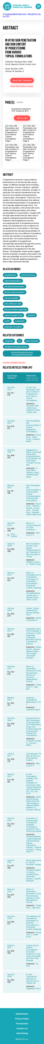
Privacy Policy (22, 1018)
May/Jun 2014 (11, 630)
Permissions (22, 1023)
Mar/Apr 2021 (10, 775)
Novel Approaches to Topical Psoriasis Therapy (34, 862)
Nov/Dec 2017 (11, 667)
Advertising (22, 1033)
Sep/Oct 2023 (10, 819)
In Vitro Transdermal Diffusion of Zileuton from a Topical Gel (32, 978)
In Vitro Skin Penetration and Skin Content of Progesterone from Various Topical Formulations (33, 393)
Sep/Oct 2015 (10, 861)
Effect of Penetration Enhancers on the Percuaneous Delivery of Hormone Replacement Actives (33, 674)
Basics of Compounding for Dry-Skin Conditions (33, 526)
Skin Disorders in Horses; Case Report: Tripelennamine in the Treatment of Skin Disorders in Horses (33, 550)
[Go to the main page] (17, 6)
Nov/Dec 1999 (11, 719)
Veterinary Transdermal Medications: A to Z (33, 701)
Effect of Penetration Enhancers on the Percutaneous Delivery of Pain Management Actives (33, 895)
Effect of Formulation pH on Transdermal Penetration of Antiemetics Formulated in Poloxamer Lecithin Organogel (34, 580)
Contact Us (22, 1028)
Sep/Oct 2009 (10, 544)
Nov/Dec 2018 (11, 451)
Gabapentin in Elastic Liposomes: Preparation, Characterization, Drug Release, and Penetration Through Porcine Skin (34, 457)
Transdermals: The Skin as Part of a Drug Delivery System (34, 756)
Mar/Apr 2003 (10, 699)
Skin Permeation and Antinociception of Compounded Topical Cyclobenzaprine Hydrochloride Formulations (34, 493)
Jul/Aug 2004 (10, 609)
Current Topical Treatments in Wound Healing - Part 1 (33, 611)
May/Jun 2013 (11, 574)
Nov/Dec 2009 (11, 917)
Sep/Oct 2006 (10, 975)
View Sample (14, 535)
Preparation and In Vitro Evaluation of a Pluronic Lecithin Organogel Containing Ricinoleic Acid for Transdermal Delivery (34, 636)
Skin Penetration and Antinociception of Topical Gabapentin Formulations (34, 426)
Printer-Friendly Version (14, 362)
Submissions (22, 1014)
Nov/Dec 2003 (11, 524)
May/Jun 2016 (11, 890)
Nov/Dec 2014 (11, 388)
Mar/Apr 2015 (10, 486)
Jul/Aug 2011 (10, 754)
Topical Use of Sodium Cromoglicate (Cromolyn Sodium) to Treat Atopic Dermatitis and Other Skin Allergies (33, 953)
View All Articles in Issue (21, 86)
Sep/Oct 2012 (10, 946)
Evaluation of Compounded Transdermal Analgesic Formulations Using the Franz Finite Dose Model (33, 824)
